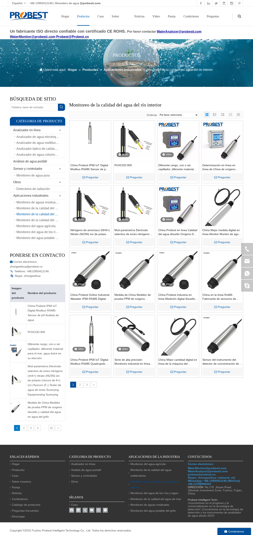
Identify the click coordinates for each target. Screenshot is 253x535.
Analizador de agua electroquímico (40, 136)
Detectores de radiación (33, 189)
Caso (100, 16)
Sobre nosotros (21, 481)
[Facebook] (71, 510)
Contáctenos (191, 16)
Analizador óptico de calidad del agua (40, 148)
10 (51, 428)
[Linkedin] (78, 510)
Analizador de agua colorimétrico (39, 154)
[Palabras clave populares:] (61, 107)
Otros (17, 182)
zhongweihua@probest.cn (26, 266)
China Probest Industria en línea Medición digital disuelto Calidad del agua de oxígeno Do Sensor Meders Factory (176, 297)
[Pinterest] (105, 510)
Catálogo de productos (26, 504)
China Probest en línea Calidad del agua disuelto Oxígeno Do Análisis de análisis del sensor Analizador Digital (177, 232)
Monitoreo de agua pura (33, 175)
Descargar (18, 516)
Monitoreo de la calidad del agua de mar (40, 208)
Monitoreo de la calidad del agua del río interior (40, 214)
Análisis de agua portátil (30, 161)
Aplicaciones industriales (30, 195)
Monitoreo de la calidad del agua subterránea (40, 220)
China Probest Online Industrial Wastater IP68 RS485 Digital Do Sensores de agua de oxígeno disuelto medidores (89, 297)
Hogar (65, 16)
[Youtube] (91, 510)
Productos (83, 16)
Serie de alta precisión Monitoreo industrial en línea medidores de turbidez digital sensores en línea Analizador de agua (132, 362)
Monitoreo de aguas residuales (38, 202)
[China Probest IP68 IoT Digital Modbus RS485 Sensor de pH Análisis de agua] (90, 134)
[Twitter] (85, 510)
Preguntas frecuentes (25, 510)
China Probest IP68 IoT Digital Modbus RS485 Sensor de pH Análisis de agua (43, 313)
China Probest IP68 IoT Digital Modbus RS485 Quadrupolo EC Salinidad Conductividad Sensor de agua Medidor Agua (90, 362)
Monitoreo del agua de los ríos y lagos (40, 232)
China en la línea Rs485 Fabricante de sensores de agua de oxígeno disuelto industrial (219, 297)
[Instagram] (98, 510)
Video (156, 16)
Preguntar (92, 177)
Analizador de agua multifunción (39, 142)
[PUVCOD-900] (134, 139)
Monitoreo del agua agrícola (36, 226)
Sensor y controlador (27, 168)
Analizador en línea (27, 130)
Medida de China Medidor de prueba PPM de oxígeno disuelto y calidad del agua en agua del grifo (45, 409)
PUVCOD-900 (36, 332)
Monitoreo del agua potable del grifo (40, 238)
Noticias (139, 16)
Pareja (172, 16)
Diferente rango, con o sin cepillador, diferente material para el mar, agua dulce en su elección (45, 351)
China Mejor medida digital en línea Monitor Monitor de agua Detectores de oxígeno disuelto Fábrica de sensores (221, 232)
